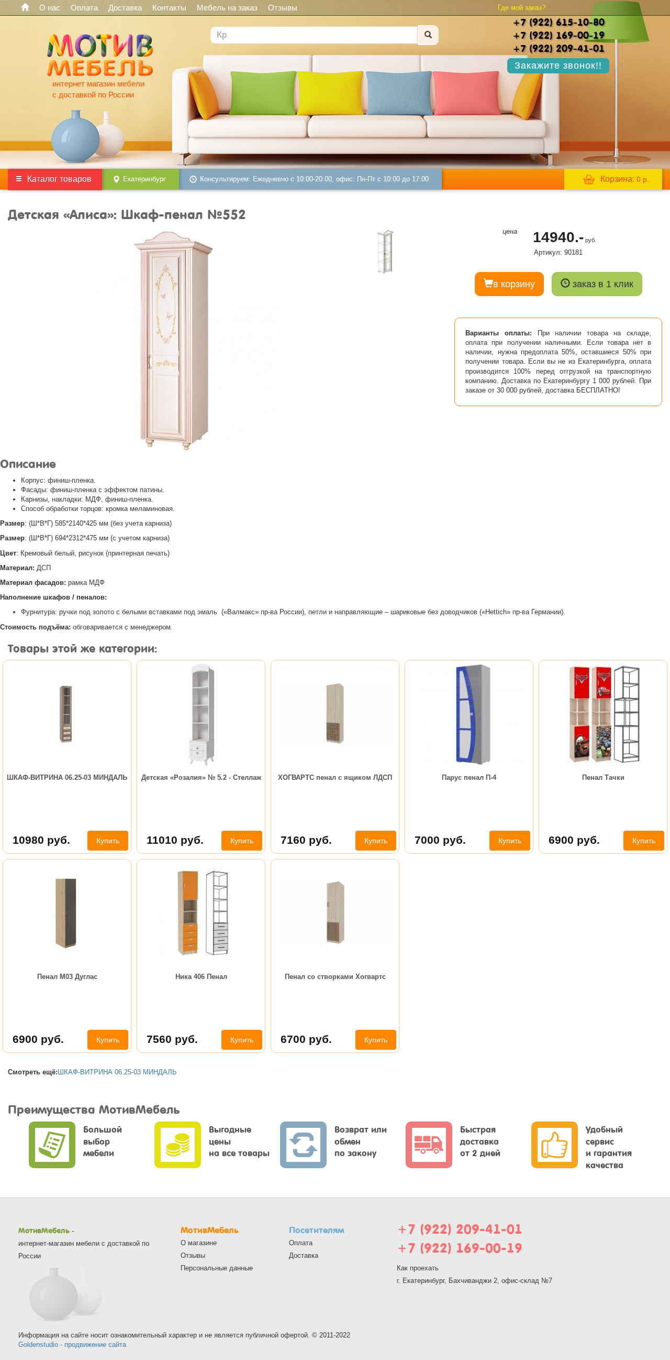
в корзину (514, 284)
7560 (172, 1039)
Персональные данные (217, 1268)
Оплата (84, 7)
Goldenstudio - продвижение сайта (72, 1344)
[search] (428, 35)
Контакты (169, 7)
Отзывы (282, 7)
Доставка (125, 7)
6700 (306, 1039)
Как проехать (418, 1268)
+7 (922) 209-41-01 (459, 1229)
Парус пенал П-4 (469, 777)
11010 (175, 840)
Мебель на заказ (227, 7)
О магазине (199, 1243)
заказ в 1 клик (601, 284)
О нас (49, 7)
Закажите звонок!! (558, 65)
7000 (440, 840)
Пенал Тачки (603, 777)
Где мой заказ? (521, 8)
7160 (306, 840)
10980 (41, 840)
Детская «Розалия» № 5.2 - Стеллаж (201, 777)
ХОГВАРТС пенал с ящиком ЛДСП (335, 777)
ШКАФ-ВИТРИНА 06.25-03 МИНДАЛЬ (67, 777)
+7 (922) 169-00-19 (459, 1248)
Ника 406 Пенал (201, 977)
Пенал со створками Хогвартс (335, 977)
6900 (574, 840)
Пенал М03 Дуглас (67, 977)
